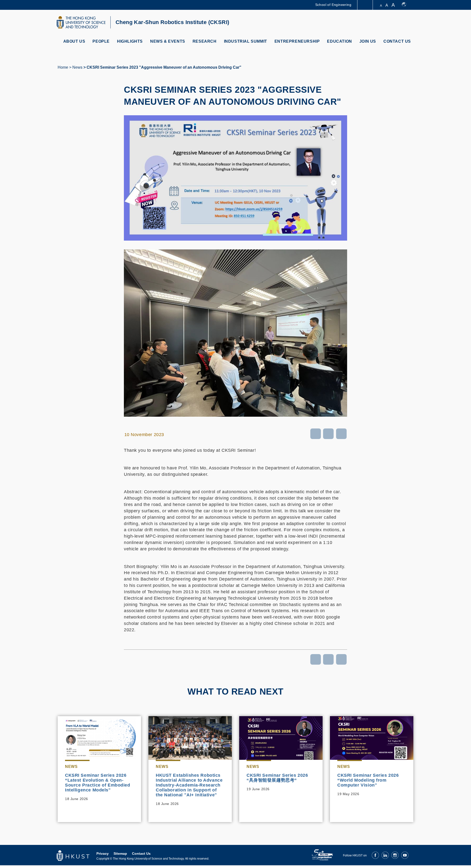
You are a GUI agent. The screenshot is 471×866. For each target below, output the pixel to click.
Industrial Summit (245, 41)
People (101, 41)
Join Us (367, 41)
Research (205, 41)
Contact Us (397, 41)
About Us (74, 41)
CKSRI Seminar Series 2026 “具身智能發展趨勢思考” (277, 778)
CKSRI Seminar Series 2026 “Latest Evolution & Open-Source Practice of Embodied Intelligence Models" (97, 782)
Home (63, 67)
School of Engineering (333, 5)
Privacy (102, 853)
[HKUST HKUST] (80, 22)
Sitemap (120, 853)
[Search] (408, 23)
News (77, 67)
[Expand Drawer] (365, 5)
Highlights (130, 41)
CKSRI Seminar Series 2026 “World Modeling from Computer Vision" (368, 780)
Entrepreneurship (297, 41)
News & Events (167, 41)
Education (339, 41)
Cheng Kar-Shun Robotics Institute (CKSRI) (172, 22)
